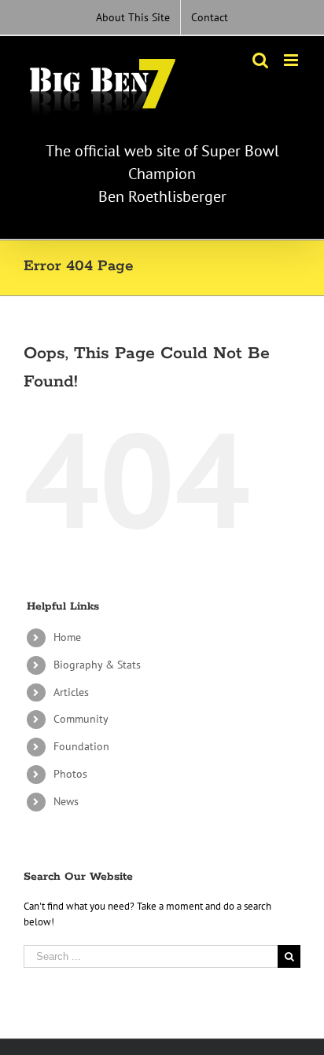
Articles (71, 692)
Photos (70, 774)
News (66, 801)
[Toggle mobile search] (260, 60)
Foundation (81, 746)
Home (67, 637)
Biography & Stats (97, 665)
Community (81, 719)
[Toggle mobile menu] (292, 60)
